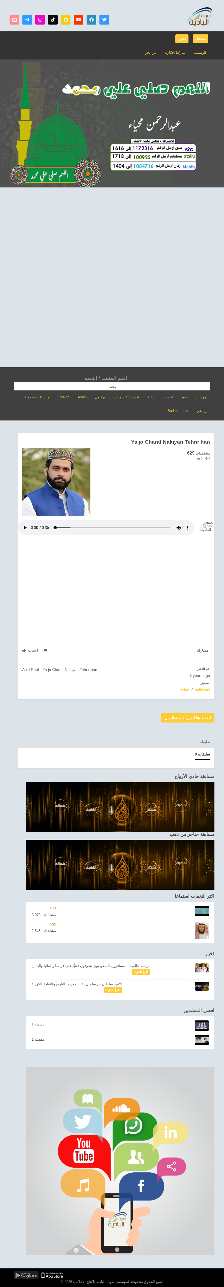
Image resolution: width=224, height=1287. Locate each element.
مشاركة (202, 650)
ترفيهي (100, 397)
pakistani (202, 690)
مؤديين (201, 397)
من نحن (150, 52)
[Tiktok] (53, 20)
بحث (112, 386)
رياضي (201, 411)
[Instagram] (40, 20)
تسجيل (200, 39)
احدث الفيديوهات (126, 397)
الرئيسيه (200, 52)
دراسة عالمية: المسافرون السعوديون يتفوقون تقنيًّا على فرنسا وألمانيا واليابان (91, 966)
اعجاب (32, 650)
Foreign (63, 397)
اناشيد (168, 397)
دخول (182, 39)
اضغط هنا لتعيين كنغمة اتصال (188, 718)
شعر (184, 397)
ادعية (151, 397)
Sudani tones (177, 411)
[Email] (14, 20)
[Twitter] (104, 20)
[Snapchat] (65, 20)
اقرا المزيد (141, 972)
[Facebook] (91, 20)
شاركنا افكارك (174, 52)
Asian (82, 397)
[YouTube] (78, 20)
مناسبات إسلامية (37, 397)
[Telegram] (27, 20)
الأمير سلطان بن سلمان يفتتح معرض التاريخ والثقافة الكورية (77, 984)
